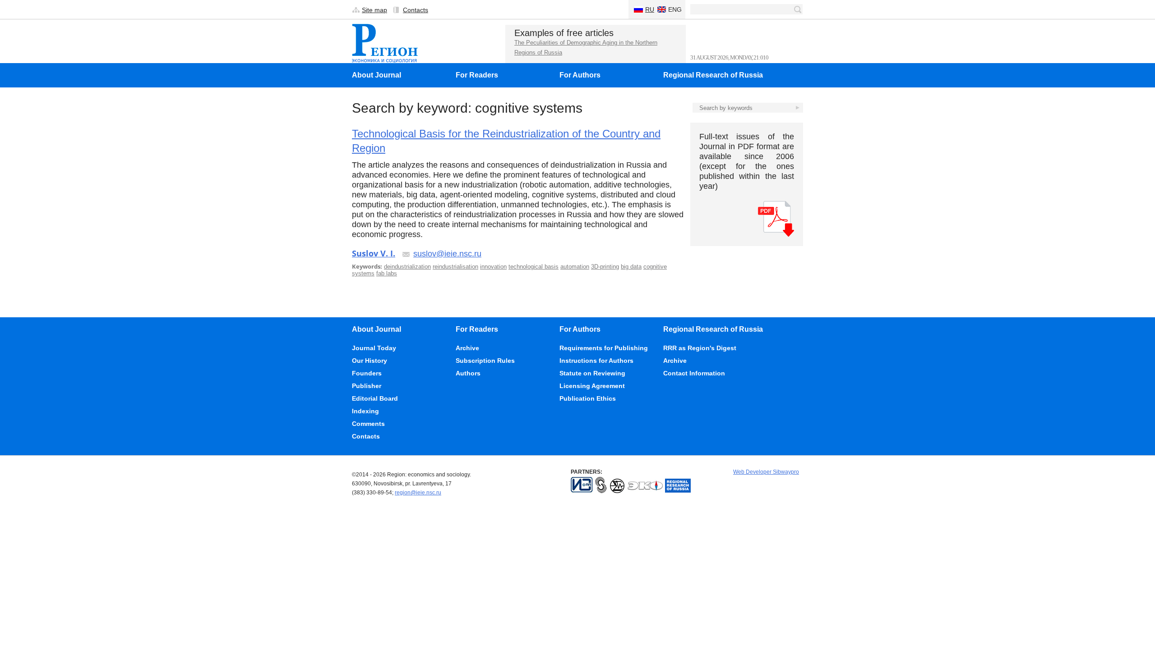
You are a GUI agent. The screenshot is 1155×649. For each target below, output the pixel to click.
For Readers (477, 75)
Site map (374, 10)
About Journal (376, 75)
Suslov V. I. (373, 253)
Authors (468, 373)
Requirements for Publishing (603, 348)
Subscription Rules (485, 360)
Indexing (365, 411)
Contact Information (694, 373)
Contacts (415, 10)
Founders (367, 373)
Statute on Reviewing (592, 373)
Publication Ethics (587, 398)
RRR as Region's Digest (699, 348)
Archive (467, 348)
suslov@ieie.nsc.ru (447, 253)
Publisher (366, 385)
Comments (368, 423)
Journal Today (374, 348)
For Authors (580, 75)
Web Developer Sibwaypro (766, 472)
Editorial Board (375, 398)
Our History (369, 360)
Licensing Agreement (592, 385)
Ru (649, 9)
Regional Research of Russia (713, 75)
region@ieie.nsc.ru (418, 492)
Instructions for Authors (596, 360)
